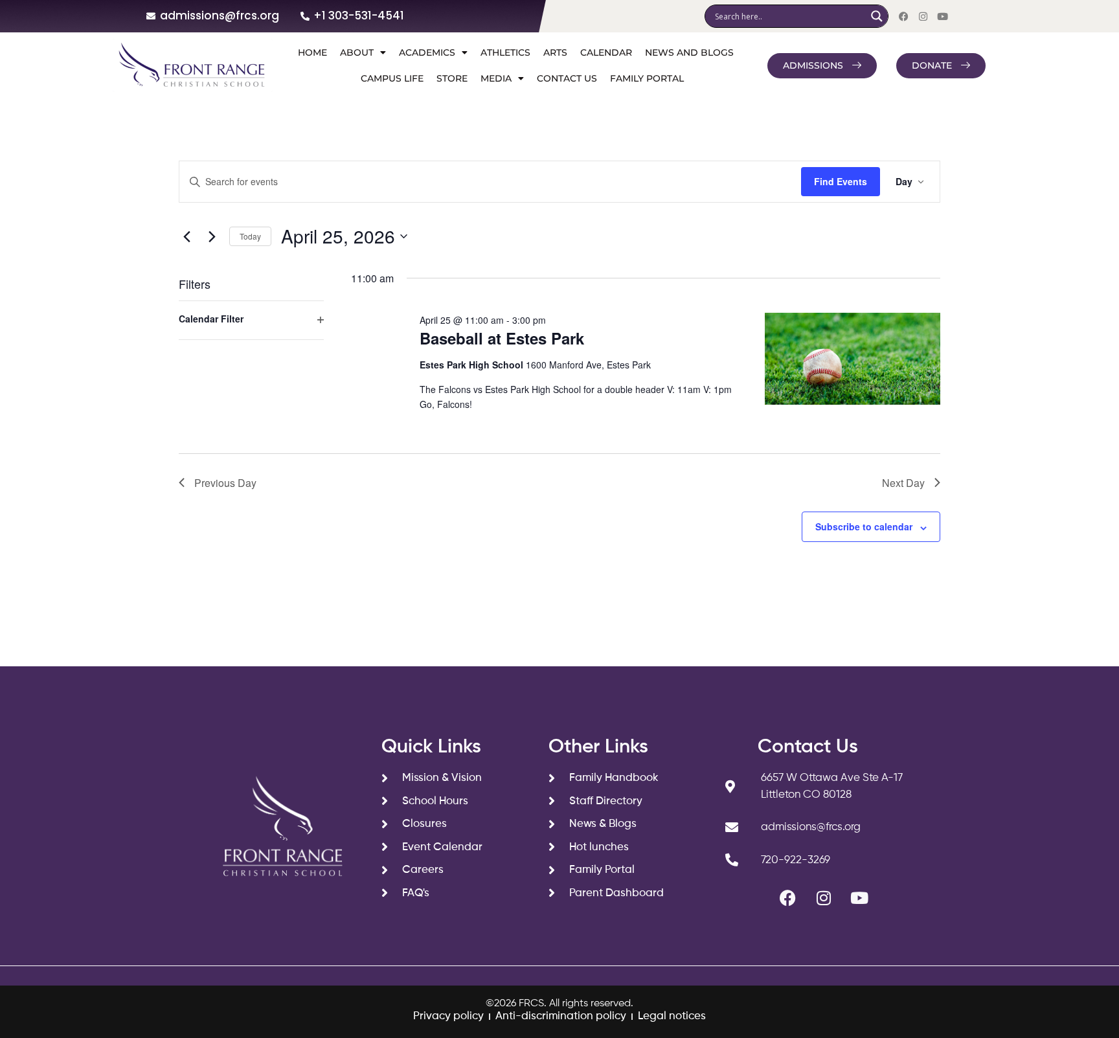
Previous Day (225, 482)
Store (452, 78)
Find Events (840, 181)
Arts (555, 52)
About (357, 52)
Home (312, 52)
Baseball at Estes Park (502, 338)
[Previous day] (186, 236)
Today (250, 236)
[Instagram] (922, 16)
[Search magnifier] (877, 16)
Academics (427, 52)
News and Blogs (689, 52)
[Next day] (212, 236)
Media (496, 78)
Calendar (606, 52)
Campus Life (392, 78)
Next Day (903, 482)
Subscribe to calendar (863, 526)
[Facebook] (903, 16)
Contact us (567, 78)
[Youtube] (942, 16)
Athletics (505, 52)
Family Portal (647, 78)
